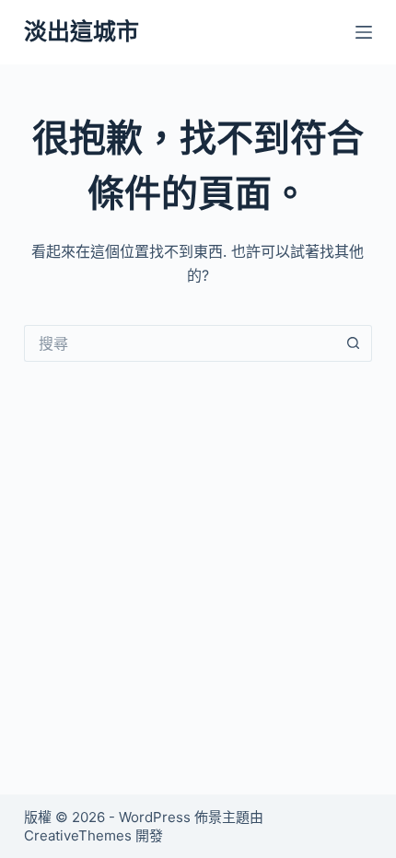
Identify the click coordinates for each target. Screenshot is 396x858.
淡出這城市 (81, 31)
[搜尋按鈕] (353, 343)
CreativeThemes (78, 835)
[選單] (363, 32)
